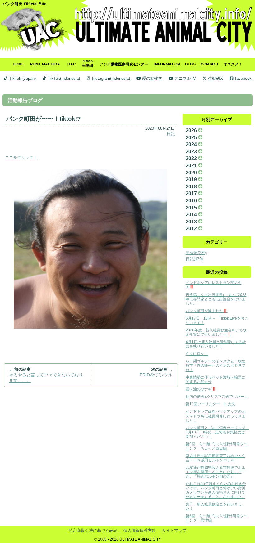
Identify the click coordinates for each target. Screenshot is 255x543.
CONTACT (210, 64)
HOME (18, 64)
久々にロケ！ (197, 354)
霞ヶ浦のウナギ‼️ (201, 389)
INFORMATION (167, 64)
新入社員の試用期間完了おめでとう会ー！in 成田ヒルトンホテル (215, 458)
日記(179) (194, 259)
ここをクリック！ (21, 157)
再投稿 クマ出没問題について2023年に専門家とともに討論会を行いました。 (216, 299)
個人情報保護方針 (139, 530)
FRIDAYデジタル (156, 375)
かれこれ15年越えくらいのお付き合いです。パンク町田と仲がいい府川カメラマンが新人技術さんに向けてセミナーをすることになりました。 (216, 490)
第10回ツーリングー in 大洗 (210, 404)
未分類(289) (196, 252)
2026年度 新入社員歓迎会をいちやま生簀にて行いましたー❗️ (216, 332)
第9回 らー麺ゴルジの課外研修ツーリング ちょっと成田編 (217, 446)
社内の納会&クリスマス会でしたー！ (217, 396)
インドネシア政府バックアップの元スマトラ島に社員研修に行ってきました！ (215, 415)
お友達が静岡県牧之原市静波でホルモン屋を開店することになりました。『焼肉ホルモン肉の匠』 (215, 471)
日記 (171, 134)
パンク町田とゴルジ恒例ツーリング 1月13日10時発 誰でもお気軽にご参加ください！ (217, 432)
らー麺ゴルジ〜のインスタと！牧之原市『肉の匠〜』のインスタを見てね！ (215, 365)
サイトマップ (174, 530)
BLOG (190, 64)
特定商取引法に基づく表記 (93, 530)
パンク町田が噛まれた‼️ (207, 311)
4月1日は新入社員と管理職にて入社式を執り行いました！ (216, 344)
